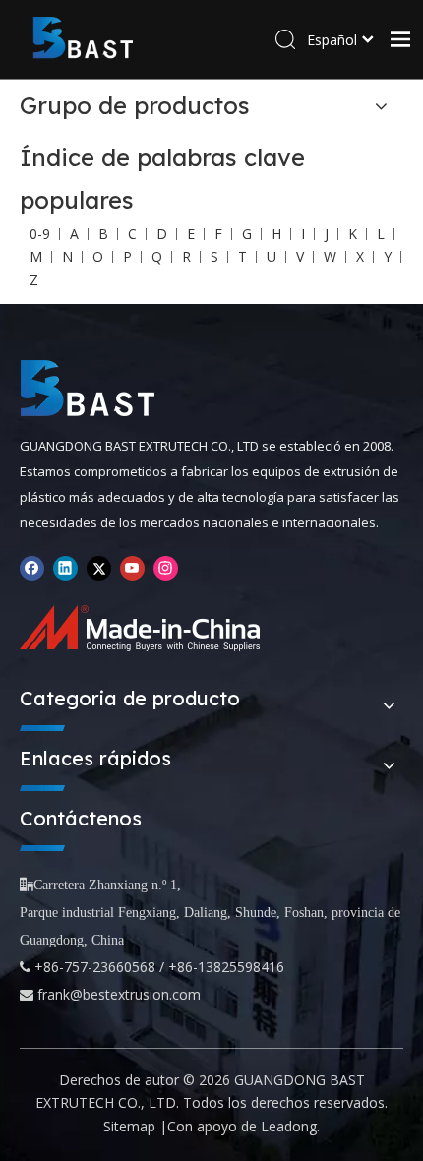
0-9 (40, 233)
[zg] (146, 628)
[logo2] (87, 388)
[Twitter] (99, 567)
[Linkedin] (65, 567)
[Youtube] (132, 567)
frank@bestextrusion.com (119, 994)
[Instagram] (165, 567)
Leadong (289, 1126)
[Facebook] (32, 567)
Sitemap (129, 1126)
